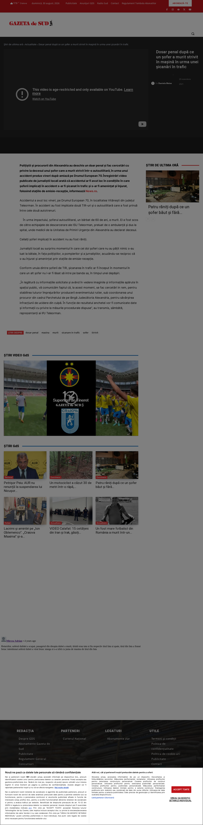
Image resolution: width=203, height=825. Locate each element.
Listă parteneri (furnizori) (103, 798)
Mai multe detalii (62, 787)
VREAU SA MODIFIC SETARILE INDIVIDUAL (180, 799)
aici (30, 808)
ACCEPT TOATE (181, 789)
